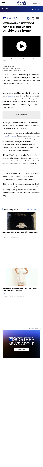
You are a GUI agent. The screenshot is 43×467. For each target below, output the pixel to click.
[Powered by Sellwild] (37, 328)
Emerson (11, 96)
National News (11, 18)
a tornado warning (9, 136)
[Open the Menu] (3, 3)
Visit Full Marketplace (33, 209)
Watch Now (37, 3)
